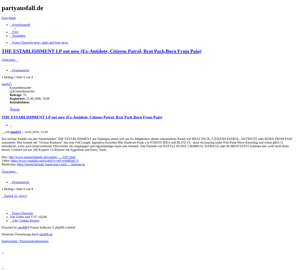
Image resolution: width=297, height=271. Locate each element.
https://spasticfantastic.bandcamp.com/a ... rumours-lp (51, 164)
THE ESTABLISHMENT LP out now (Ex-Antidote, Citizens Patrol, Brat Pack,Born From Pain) (101, 51)
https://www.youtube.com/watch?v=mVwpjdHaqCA (45, 160)
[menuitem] (14, 32)
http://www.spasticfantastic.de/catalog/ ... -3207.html (42, 157)
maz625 (7, 84)
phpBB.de (46, 234)
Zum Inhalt (9, 18)
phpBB (22, 227)
